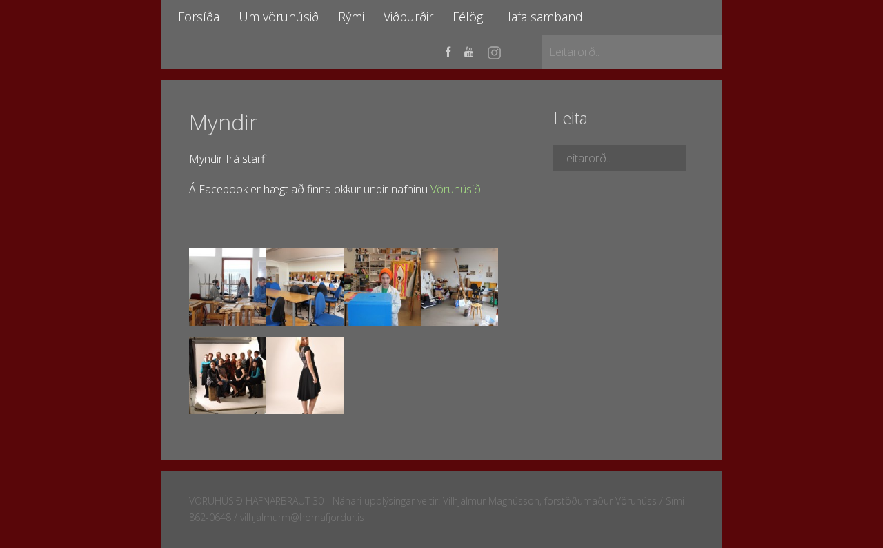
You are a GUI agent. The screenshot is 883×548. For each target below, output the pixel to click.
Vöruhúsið (455, 189)
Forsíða (198, 16)
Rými (351, 16)
